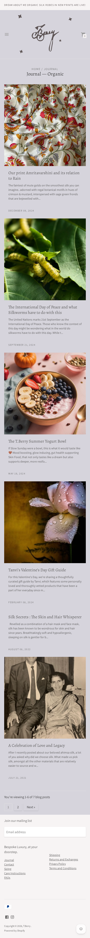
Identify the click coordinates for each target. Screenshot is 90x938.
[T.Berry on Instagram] (12, 917)
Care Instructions (15, 873)
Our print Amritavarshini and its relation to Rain (44, 175)
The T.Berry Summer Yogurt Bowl (37, 441)
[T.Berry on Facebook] (7, 917)
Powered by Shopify (14, 930)
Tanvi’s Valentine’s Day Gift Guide (37, 570)
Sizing (7, 869)
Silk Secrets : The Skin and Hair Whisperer (45, 617)
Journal (34, 74)
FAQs (7, 878)
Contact (9, 864)
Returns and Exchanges (63, 859)
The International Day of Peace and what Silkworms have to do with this (42, 309)
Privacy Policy (57, 864)
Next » (31, 807)
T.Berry (27, 926)
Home (36, 69)
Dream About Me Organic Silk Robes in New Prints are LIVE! (45, 4)
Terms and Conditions (62, 868)
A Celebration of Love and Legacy (36, 745)
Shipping (54, 855)
